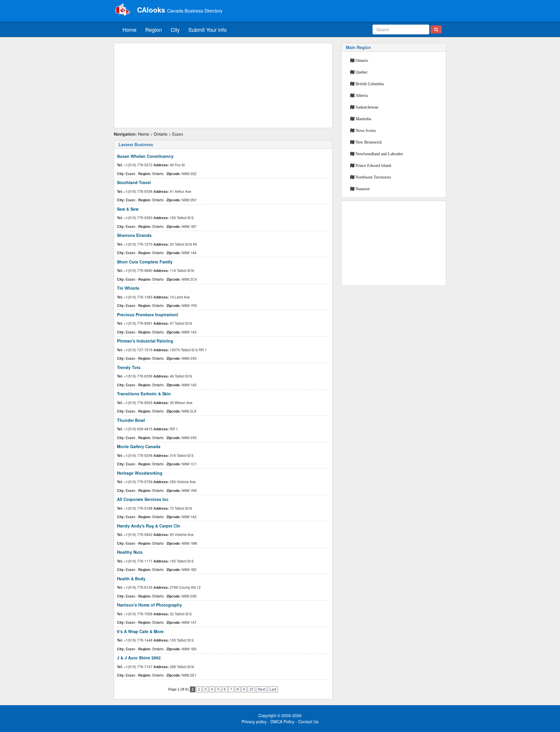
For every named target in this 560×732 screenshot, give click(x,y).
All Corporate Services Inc (143, 499)
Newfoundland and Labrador (379, 154)
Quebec (362, 72)
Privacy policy (254, 721)
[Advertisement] (223, 85)
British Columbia (370, 84)
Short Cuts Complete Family (145, 262)
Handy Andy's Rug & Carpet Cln (148, 526)
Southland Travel (134, 182)
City (175, 29)
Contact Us (308, 721)
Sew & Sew (128, 209)
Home (129, 29)
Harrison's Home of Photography (149, 605)
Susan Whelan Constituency (145, 156)
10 (251, 689)
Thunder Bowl (131, 420)
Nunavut (363, 189)
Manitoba (363, 119)
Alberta (362, 95)
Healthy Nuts (130, 552)
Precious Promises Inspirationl (147, 314)
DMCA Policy (282, 721)
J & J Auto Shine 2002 (139, 658)
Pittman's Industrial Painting (145, 341)
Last (273, 689)
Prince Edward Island (373, 165)
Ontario (160, 134)
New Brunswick (369, 142)
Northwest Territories (373, 177)
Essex (130, 173)
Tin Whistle (128, 288)
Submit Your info (207, 29)
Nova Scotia (366, 130)
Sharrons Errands (134, 235)
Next (261, 689)
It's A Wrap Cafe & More (140, 631)
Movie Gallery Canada (138, 446)
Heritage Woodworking (139, 473)
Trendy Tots (129, 367)
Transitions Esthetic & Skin (144, 393)
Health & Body (131, 578)
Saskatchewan (367, 107)
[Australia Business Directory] (122, 10)
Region (153, 29)
